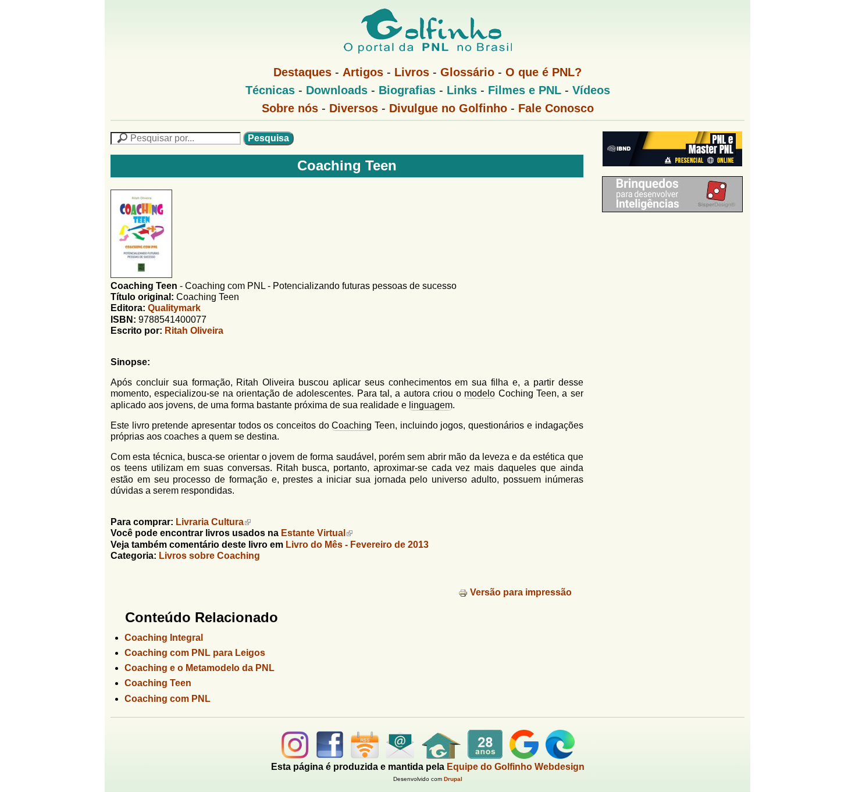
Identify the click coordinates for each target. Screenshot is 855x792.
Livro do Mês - (357, 545)
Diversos (353, 108)
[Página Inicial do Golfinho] (441, 756)
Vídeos (591, 90)
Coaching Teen (157, 683)
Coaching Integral (163, 638)
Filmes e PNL (524, 90)
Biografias (407, 90)
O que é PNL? (543, 72)
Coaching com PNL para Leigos (194, 653)
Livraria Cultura (210, 522)
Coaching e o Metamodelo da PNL (199, 668)
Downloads (337, 90)
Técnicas (270, 90)
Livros (411, 72)
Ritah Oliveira (194, 331)
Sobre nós (290, 108)
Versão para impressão (521, 592)
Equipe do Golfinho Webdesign (516, 767)
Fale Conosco (556, 108)
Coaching (352, 425)
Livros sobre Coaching (209, 556)
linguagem (431, 405)
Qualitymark (174, 308)
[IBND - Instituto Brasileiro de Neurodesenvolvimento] (669, 171)
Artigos (363, 72)
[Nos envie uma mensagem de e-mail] (400, 756)
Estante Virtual (313, 533)
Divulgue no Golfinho (448, 108)
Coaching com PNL (167, 699)
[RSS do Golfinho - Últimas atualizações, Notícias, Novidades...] (365, 756)
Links (462, 90)
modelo (479, 393)
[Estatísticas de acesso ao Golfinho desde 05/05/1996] (485, 756)
